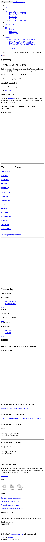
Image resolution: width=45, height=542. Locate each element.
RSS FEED (13, 32)
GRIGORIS (5, 225)
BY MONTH (13, 15)
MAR (9, 418)
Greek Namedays (19, 2)
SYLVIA (4, 208)
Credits (3, 537)
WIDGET (12, 30)
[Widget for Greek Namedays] (4, 490)
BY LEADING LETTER (17, 13)
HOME (7, 7)
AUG (26, 418)
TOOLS (8, 28)
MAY (16, 418)
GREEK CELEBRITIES (17, 20)
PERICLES (5, 180)
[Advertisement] (22, 139)
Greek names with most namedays (12, 508)
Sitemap (10, 537)
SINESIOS (5, 212)
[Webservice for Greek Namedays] (20, 490)
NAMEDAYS (10, 11)
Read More (4, 476)
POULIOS (4, 221)
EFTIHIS (11, 98)
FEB (5, 418)
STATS (7, 37)
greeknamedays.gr (17, 534)
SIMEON (4, 176)
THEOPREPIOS (10, 304)
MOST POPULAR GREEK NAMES (22, 39)
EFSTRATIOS (6, 188)
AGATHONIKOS (11, 302)
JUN (19, 418)
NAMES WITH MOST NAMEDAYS (22, 45)
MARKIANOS (6, 216)
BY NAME (13, 17)
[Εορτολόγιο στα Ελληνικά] (2, 56)
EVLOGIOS (5, 200)
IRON (3, 204)
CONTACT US (10, 48)
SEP (29, 418)
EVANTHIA (5, 192)
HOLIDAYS (9, 24)
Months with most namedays (10, 501)
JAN (2, 418)
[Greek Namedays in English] (4, 56)
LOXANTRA (6, 229)
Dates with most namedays (10, 505)
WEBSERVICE (14, 34)
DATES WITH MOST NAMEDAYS (22, 43)
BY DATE (12, 19)
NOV (36, 418)
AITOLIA (8, 331)
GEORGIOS (5, 171)
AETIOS (4, 184)
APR (12, 418)
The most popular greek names (11, 235)
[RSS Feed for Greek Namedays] (12, 490)
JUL (22, 418)
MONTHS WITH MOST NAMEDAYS (22, 41)
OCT (32, 418)
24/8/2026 (8, 90)
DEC (40, 418)
